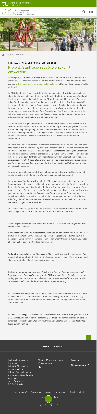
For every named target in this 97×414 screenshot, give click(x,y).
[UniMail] (57, 404)
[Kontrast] (83, 12)
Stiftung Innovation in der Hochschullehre (37, 84)
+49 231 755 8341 (56, 360)
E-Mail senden (45, 363)
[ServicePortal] (51, 404)
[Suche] (40, 404)
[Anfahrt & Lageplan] (45, 404)
